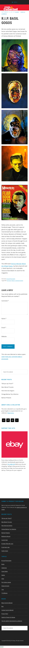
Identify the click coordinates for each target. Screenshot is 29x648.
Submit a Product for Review (8, 617)
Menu (15, 2)
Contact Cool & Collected (7, 610)
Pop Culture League (6, 582)
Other (2, 578)
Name (3, 318)
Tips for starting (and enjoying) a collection (11, 621)
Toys (2, 589)
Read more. (11, 413)
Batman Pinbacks (6, 398)
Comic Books (4, 571)
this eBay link (11, 464)
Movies (13, 280)
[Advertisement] (12, 485)
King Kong (9, 280)
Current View (4, 540)
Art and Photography (10, 278)
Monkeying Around (5, 536)
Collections (4, 568)
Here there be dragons (7, 391)
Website (4, 336)
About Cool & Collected (6, 603)
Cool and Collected (14, 8)
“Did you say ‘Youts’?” (7, 383)
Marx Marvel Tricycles (7, 387)
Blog (2, 606)
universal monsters (19, 280)
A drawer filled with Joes (7, 543)
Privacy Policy (4, 613)
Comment (5, 301)
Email (3, 327)
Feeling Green (4, 551)
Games (3, 575)
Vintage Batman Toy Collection (9, 394)
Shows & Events (5, 586)
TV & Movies (4, 593)
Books (2, 564)
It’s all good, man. (5, 547)
